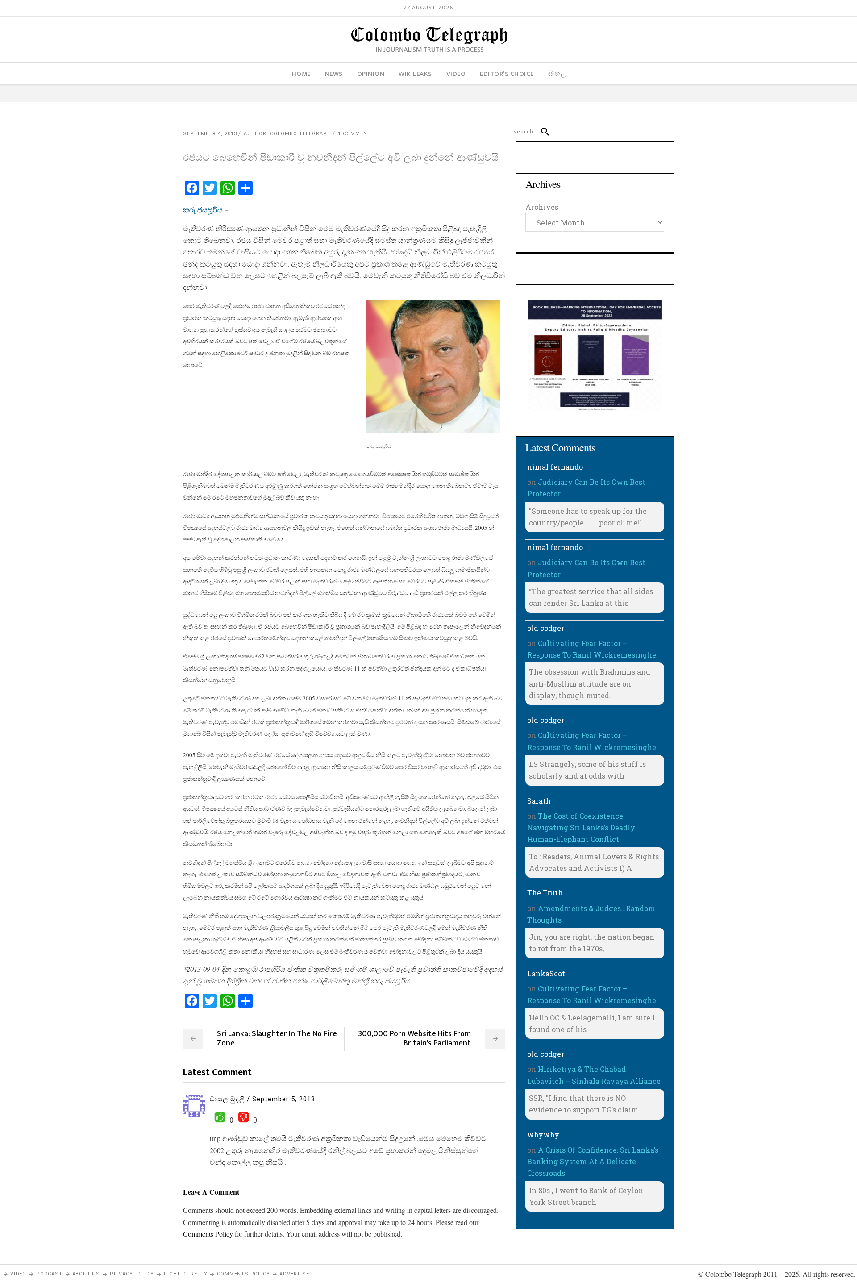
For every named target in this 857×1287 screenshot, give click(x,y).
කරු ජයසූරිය (203, 209)
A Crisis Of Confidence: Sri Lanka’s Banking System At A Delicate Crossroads (592, 1161)
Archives (541, 207)
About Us (86, 1274)
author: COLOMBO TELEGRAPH (287, 134)
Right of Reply (185, 1274)
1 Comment (354, 134)
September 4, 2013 (210, 134)
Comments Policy (243, 1274)
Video (18, 1274)
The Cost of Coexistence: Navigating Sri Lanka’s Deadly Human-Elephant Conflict (581, 827)
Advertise (294, 1274)
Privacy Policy (132, 1274)
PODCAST (49, 1274)
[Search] (541, 131)
